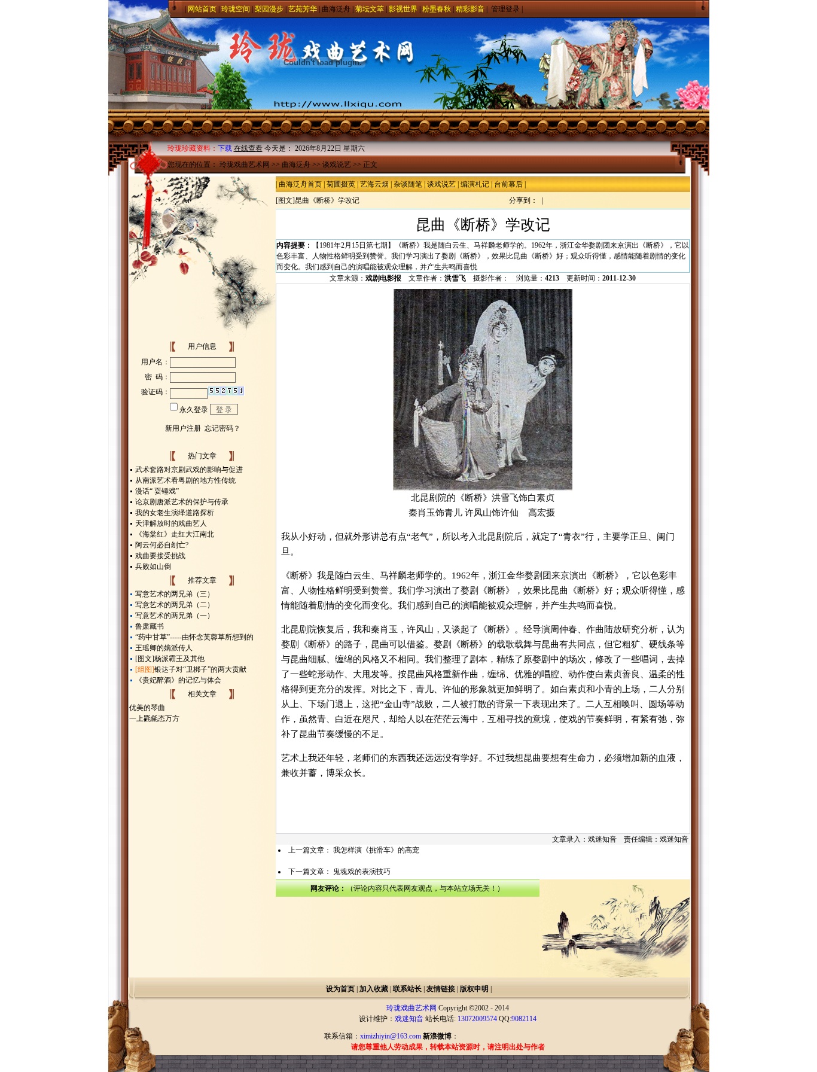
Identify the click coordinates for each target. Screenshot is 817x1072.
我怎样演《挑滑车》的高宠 (376, 850)
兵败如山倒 (153, 566)
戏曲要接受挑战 (160, 556)
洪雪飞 (455, 278)
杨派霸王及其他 (179, 658)
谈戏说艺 (336, 164)
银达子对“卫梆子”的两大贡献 (200, 669)
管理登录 (505, 9)
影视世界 (403, 9)
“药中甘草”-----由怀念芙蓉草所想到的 (194, 637)
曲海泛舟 (336, 9)
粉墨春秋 (436, 9)
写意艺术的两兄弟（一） (174, 615)
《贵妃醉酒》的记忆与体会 (178, 680)
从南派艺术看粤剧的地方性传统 (185, 480)
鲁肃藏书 (149, 626)
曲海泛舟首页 (300, 184)
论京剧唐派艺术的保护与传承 (181, 502)
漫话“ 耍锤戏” (157, 491)
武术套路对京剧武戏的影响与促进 (189, 469)
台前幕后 (508, 184)
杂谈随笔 (408, 184)
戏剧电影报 (383, 278)
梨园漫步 (269, 9)
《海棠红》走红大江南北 (174, 534)
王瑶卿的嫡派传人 (164, 648)
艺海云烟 (374, 184)
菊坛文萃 (369, 9)
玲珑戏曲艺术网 (245, 164)
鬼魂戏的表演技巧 (362, 871)
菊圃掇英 (341, 184)
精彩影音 (470, 9)
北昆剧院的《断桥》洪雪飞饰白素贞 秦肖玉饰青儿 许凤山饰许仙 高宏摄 (482, 505)
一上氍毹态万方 (154, 718)
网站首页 (202, 9)
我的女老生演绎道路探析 (174, 512)
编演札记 (475, 184)
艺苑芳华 (302, 9)
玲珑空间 (235, 9)
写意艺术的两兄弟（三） (174, 594)
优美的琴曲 (147, 708)
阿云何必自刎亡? (161, 545)
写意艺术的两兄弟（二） (174, 605)
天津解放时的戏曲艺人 (171, 523)
